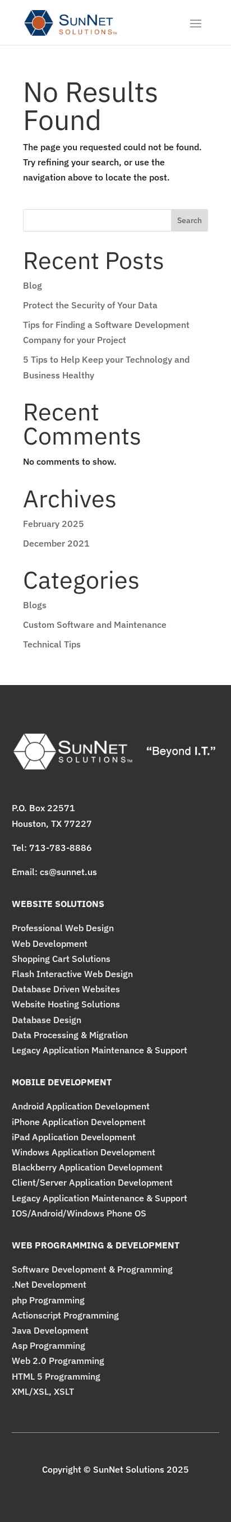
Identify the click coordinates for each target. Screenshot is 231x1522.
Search (189, 220)
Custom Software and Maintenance (95, 624)
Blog (32, 285)
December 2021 (56, 543)
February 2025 (53, 523)
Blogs (35, 604)
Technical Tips (52, 644)
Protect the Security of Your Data (90, 305)
